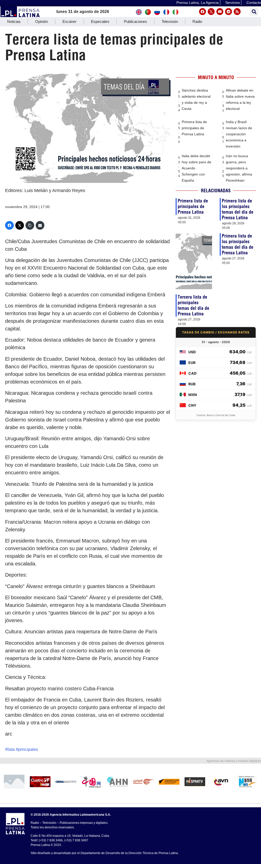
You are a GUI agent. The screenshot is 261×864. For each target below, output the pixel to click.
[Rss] (237, 11)
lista (11, 749)
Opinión (41, 21)
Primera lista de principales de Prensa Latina (194, 128)
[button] (254, 11)
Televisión (170, 21)
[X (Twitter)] (19, 225)
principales (28, 749)
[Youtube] (219, 11)
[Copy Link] (29, 225)
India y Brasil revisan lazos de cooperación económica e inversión (239, 134)
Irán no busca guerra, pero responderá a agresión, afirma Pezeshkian (239, 168)
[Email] (40, 225)
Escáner (69, 21)
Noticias (14, 21)
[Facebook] (202, 11)
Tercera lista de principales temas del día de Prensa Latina (193, 305)
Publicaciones (135, 21)
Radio (197, 21)
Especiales (100, 21)
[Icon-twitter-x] (211, 11)
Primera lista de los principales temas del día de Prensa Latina (237, 209)
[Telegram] (228, 11)
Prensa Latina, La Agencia (197, 3)
